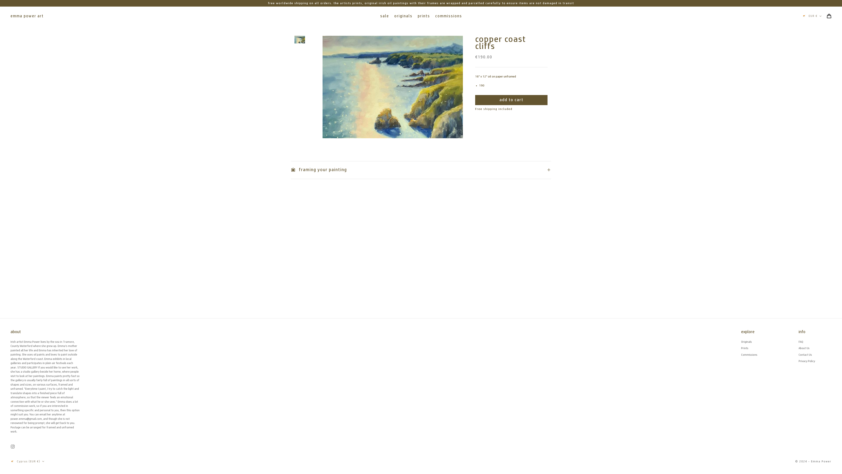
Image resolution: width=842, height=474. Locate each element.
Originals (746, 341)
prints (424, 16)
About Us (804, 348)
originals (403, 16)
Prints (744, 348)
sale (384, 16)
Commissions (749, 354)
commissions (448, 16)
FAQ (801, 341)
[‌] (299, 39)
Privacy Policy (807, 361)
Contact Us (805, 354)
